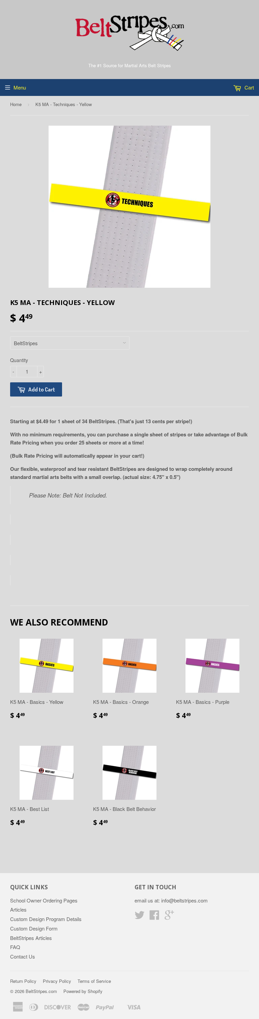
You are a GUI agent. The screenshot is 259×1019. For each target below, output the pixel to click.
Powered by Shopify (83, 991)
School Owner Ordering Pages (44, 900)
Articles (18, 909)
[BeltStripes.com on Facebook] (154, 916)
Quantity (19, 360)
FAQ (15, 946)
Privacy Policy (57, 981)
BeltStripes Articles (31, 937)
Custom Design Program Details (46, 918)
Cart (248, 87)
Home (16, 104)
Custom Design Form (34, 928)
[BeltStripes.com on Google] (169, 916)
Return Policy (23, 981)
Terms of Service (94, 981)
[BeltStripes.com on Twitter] (140, 916)
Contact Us (22, 956)
